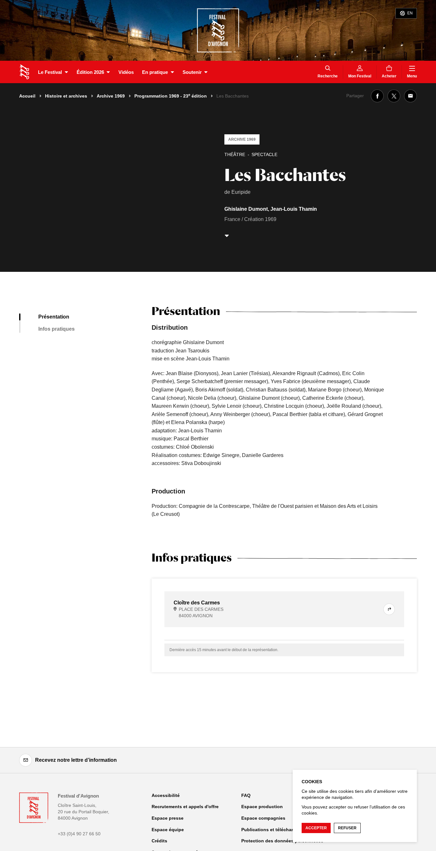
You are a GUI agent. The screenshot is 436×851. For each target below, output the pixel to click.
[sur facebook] (377, 96)
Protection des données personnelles (282, 840)
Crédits (159, 840)
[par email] (410, 96)
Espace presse (168, 818)
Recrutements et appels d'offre (185, 806)
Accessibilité (166, 795)
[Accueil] (24, 72)
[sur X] (393, 96)
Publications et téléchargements (276, 829)
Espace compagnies (263, 818)
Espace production (262, 806)
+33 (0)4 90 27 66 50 (79, 833)
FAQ (246, 795)
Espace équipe (168, 829)
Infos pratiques (56, 329)
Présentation (53, 316)
